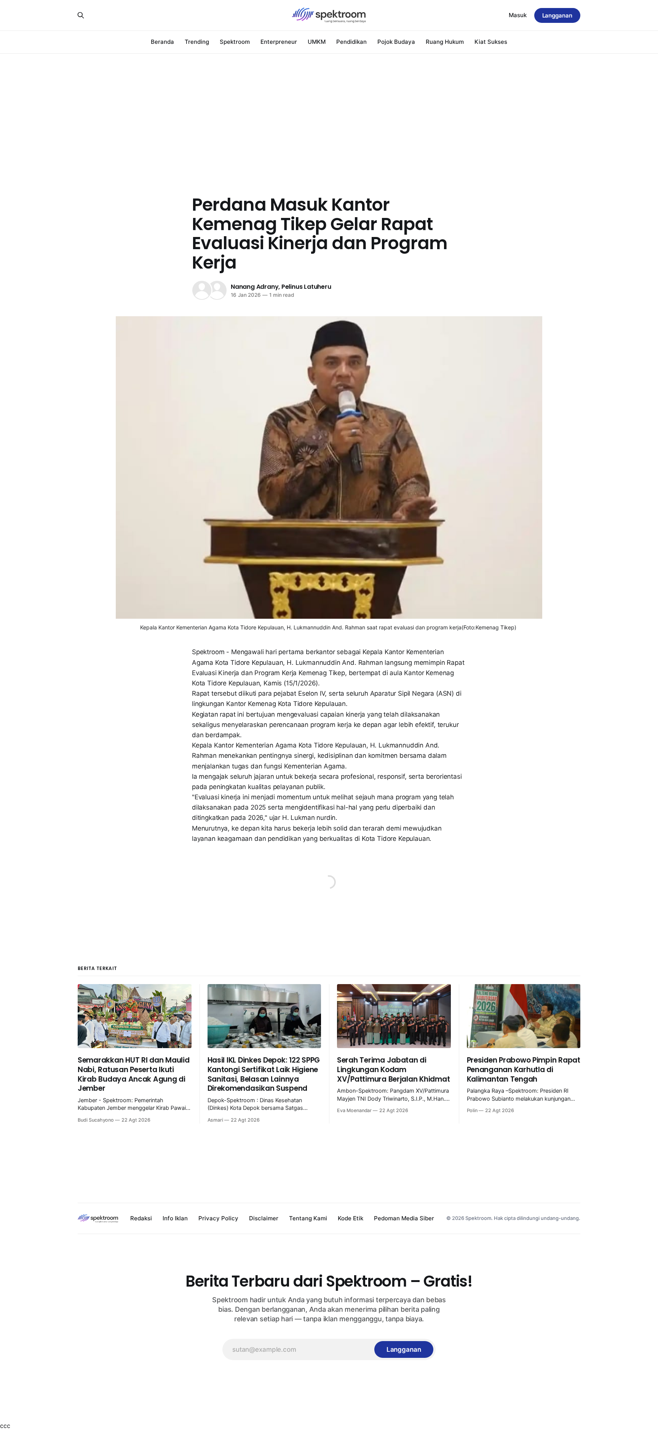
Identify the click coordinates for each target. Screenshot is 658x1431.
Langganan (557, 15)
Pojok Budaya (396, 41)
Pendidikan (351, 41)
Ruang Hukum (445, 41)
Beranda (162, 41)
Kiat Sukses (490, 41)
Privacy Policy (218, 1218)
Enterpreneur (278, 41)
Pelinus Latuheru (306, 286)
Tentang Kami (308, 1218)
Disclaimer (263, 1218)
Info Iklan (175, 1218)
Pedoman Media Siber (404, 1218)
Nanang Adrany (254, 286)
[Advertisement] (329, 110)
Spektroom (235, 41)
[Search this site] (81, 15)
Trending (197, 41)
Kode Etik (350, 1218)
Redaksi (141, 1218)
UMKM (317, 41)
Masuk (518, 15)
